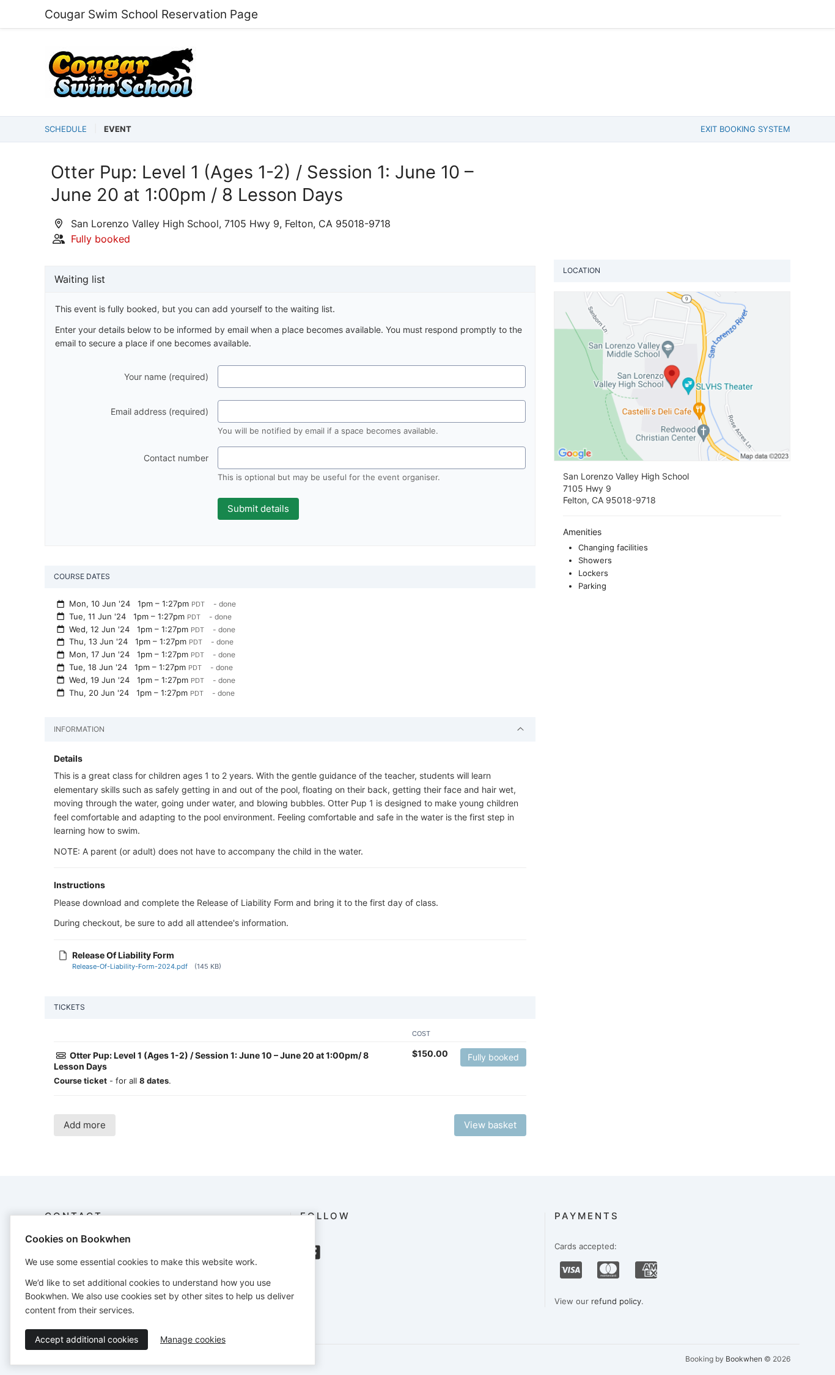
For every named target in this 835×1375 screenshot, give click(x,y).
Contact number (176, 458)
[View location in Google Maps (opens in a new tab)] (672, 375)
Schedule (66, 129)
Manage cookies (193, 1339)
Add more (85, 1125)
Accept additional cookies (86, 1339)
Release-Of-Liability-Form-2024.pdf (130, 966)
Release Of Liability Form (123, 955)
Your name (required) (166, 376)
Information (79, 729)
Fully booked (493, 1057)
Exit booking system (745, 129)
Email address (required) (159, 411)
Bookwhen (744, 1358)
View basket (490, 1125)
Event (117, 129)
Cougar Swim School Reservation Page (151, 14)
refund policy (616, 1301)
